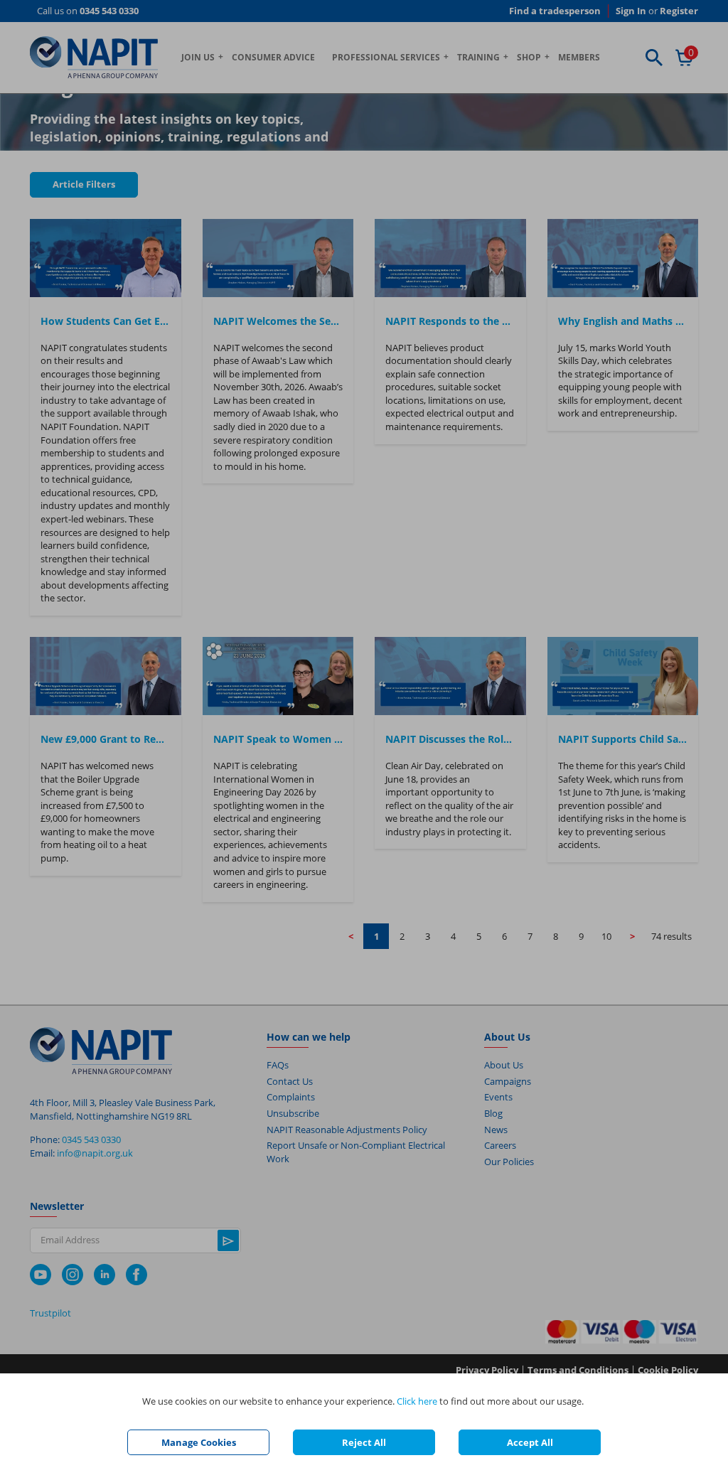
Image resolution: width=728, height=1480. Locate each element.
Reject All (364, 1442)
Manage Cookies (198, 1442)
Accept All (530, 1442)
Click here (417, 1401)
